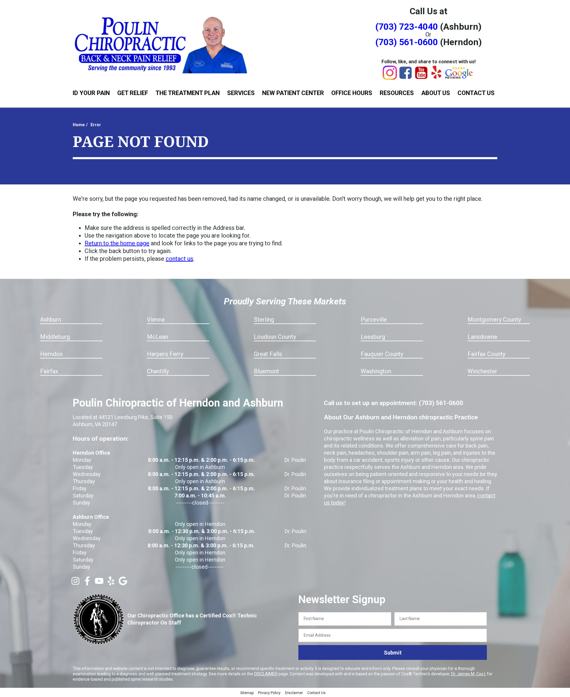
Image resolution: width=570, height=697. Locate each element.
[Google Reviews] (459, 77)
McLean (157, 336)
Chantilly (158, 371)
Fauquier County (382, 354)
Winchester (482, 371)
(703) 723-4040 (406, 26)
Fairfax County (486, 354)
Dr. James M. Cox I (468, 673)
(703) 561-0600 (406, 42)
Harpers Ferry (165, 354)
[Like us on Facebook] (87, 583)
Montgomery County (494, 319)
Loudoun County (275, 336)
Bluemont (266, 371)
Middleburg (55, 336)
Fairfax (49, 371)
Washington (376, 371)
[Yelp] (436, 76)
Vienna (155, 319)
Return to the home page (117, 243)
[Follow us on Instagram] (75, 583)
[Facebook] (405, 77)
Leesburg (373, 336)
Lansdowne (482, 336)
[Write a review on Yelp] (111, 583)
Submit (393, 652)
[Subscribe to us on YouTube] (99, 583)
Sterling (264, 319)
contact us (179, 258)
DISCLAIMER (266, 673)
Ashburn (50, 319)
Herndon (51, 354)
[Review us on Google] (122, 583)
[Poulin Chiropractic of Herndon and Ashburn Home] (162, 43)
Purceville (374, 319)
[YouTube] (421, 77)
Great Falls (268, 354)
